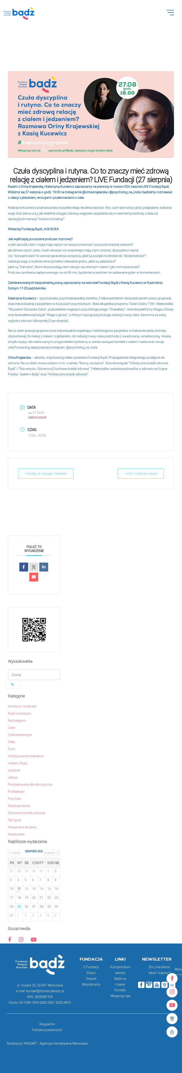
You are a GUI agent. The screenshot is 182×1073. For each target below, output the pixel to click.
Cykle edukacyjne (20, 735)
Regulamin (47, 1024)
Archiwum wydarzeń (22, 706)
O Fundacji (91, 967)
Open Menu (172, 15)
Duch (11, 749)
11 (19, 889)
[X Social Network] (33, 567)
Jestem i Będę (17, 763)
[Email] (33, 577)
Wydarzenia (16, 834)
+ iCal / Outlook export (140, 474)
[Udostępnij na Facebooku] (23, 567)
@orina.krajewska (94, 192)
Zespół (91, 979)
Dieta (11, 742)
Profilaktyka (16, 791)
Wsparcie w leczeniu (22, 827)
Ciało (11, 727)
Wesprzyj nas (120, 996)
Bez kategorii (17, 720)
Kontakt (120, 990)
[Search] (12, 684)
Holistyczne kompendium (26, 756)
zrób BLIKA (51, 229)
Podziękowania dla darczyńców (30, 784)
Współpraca (91, 984)
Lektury (13, 777)
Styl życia (14, 820)
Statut (90, 973)
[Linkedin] (43, 567)
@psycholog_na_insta (124, 192)
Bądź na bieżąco (19, 713)
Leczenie (14, 770)
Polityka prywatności (47, 1030)
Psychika (14, 798)
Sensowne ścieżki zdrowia (26, 813)
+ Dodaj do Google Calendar (46, 474)
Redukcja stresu (19, 806)
